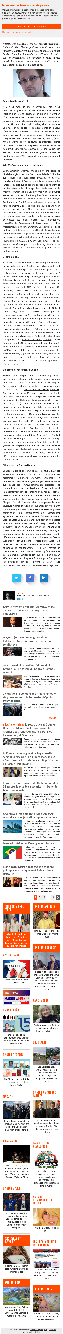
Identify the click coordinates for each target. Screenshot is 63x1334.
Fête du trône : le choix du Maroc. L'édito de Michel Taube (46, 934)
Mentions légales (36, 1330)
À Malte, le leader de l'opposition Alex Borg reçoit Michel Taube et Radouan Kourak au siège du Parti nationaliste (17, 940)
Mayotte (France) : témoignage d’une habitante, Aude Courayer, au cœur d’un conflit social (27, 641)
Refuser (6, 32)
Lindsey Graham (42, 124)
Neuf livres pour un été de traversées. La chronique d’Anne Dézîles (16, 1082)
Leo (21, 593)
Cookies (37, 1332)
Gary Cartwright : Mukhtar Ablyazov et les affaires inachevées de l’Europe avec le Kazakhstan (29, 611)
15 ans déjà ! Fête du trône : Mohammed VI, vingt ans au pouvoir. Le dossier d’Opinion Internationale (30, 697)
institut (45, 471)
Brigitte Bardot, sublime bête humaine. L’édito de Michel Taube (16, 1269)
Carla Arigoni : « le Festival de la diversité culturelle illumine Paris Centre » (46, 1028)
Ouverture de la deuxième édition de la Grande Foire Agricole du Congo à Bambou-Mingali (29, 669)
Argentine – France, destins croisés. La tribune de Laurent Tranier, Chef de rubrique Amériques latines (46, 1126)
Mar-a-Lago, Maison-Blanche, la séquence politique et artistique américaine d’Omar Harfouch (28, 871)
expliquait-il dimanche (28, 237)
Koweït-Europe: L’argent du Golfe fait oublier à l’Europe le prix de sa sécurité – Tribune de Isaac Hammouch (30, 787)
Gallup (52, 471)
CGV (45, 1330)
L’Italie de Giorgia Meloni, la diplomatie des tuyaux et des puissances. (46, 1317)
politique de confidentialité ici (16, 18)
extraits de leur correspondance (42, 389)
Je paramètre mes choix (23, 32)
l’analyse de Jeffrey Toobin (37, 339)
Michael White (24, 325)
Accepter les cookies (31, 26)
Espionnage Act (42, 558)
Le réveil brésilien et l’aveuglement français (29, 843)
